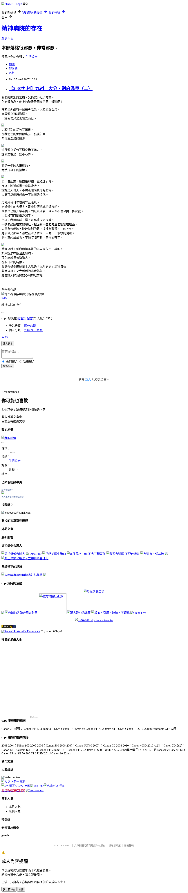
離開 (21, 889)
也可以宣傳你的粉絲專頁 (12, 497)
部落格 (13, 68)
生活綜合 (31, 56)
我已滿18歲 (9, 889)
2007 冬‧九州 (33, 330)
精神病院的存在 (22, 28)
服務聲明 (129, 845)
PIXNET (66, 845)
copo (4, 297)
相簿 (12, 64)
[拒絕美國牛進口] (54, 553)
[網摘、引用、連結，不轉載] (110, 612)
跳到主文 (7, 38)
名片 (12, 73)
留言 (30, 318)
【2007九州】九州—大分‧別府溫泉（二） (51, 88)
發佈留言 (7, 366)
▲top (4, 336)
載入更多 (7, 343)
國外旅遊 (30, 325)
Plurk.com (34, 717)
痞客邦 (21, 318)
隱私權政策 (115, 845)
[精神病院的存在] (2, 493)
